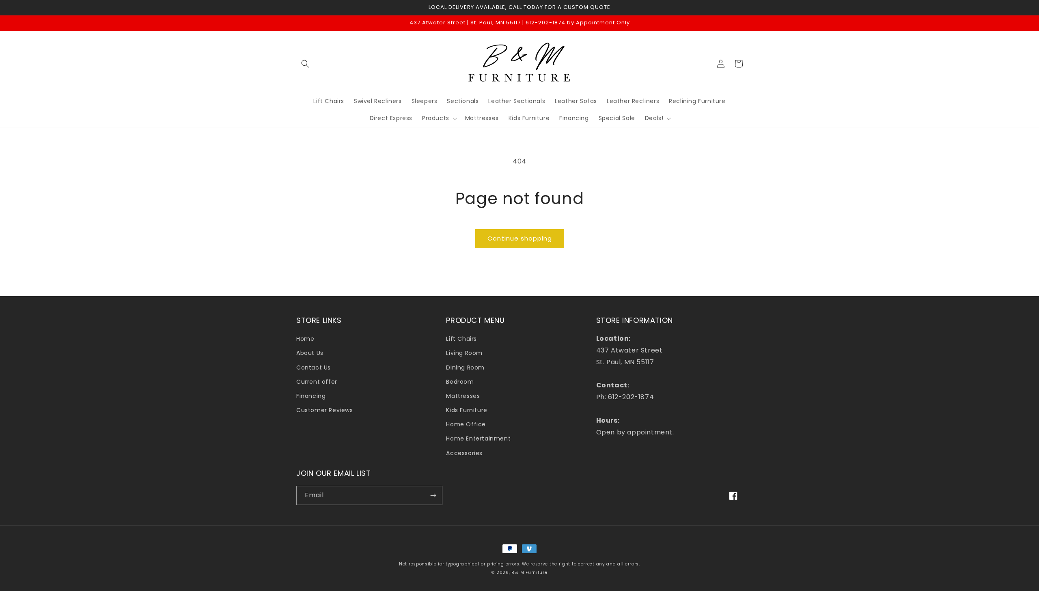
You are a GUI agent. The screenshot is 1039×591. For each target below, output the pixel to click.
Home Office (466, 424)
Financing (310, 396)
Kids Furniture (466, 410)
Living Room (464, 353)
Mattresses (463, 396)
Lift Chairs (461, 339)
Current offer (316, 382)
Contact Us (313, 367)
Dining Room (465, 367)
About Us (309, 353)
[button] (305, 64)
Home (305, 339)
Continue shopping (519, 238)
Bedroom (460, 382)
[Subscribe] (433, 495)
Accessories (464, 453)
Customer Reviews (324, 410)
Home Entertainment (478, 438)
